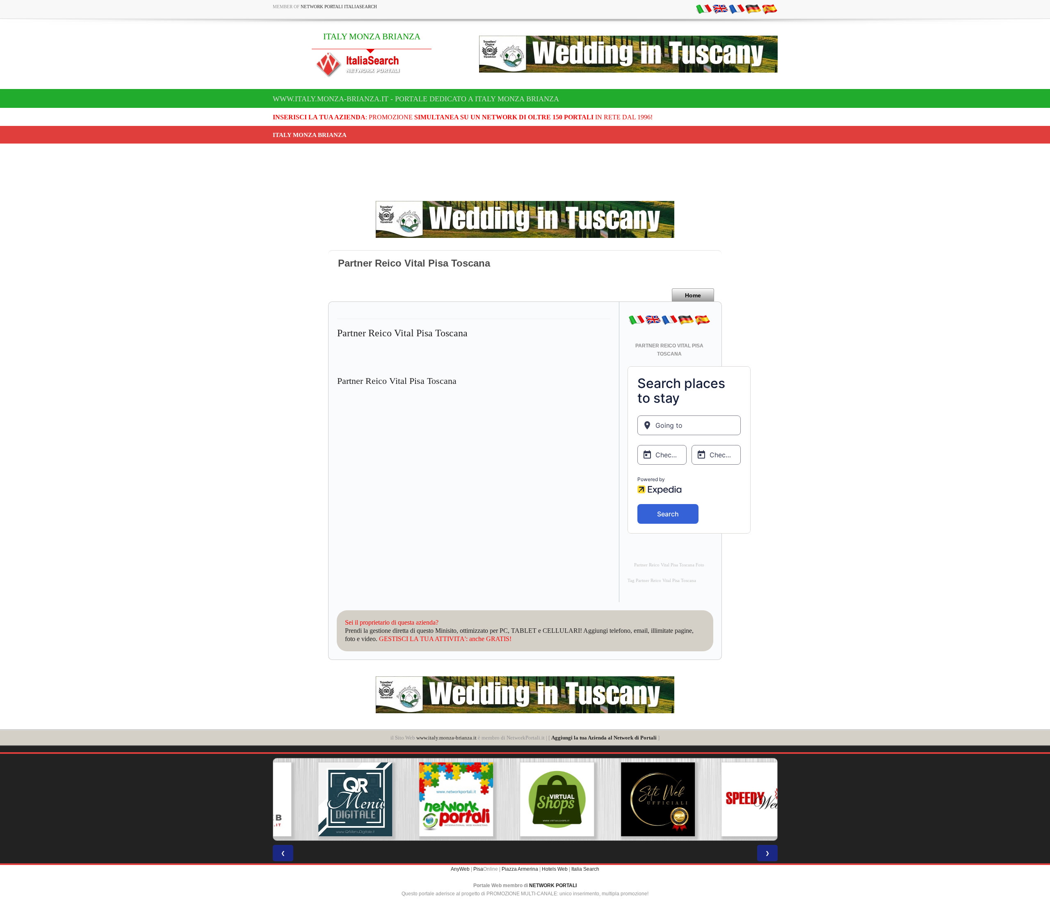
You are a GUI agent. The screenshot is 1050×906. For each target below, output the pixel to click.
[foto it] (704, 8)
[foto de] (753, 8)
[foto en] (720, 8)
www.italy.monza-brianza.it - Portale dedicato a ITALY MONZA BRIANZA (416, 99)
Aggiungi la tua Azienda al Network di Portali (604, 738)
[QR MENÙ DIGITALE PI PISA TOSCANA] (323, 799)
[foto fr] (736, 8)
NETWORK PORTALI (553, 885)
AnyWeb (460, 869)
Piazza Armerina (520, 869)
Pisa (478, 869)
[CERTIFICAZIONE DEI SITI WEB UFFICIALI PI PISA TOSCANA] (626, 799)
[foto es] (769, 8)
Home (693, 295)
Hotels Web (555, 869)
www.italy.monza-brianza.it (446, 738)
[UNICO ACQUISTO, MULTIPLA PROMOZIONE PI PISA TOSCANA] (424, 799)
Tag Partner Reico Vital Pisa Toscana (662, 580)
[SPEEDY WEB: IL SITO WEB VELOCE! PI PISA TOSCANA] (727, 799)
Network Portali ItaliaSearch (339, 6)
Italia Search (585, 869)
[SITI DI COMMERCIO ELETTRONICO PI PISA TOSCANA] (525, 799)
